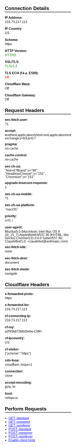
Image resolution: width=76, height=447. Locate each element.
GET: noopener (19, 422)
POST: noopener (20, 433)
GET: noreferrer (19, 425)
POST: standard (20, 429)
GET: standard (19, 418)
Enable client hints (22, 440)
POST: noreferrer (21, 436)
